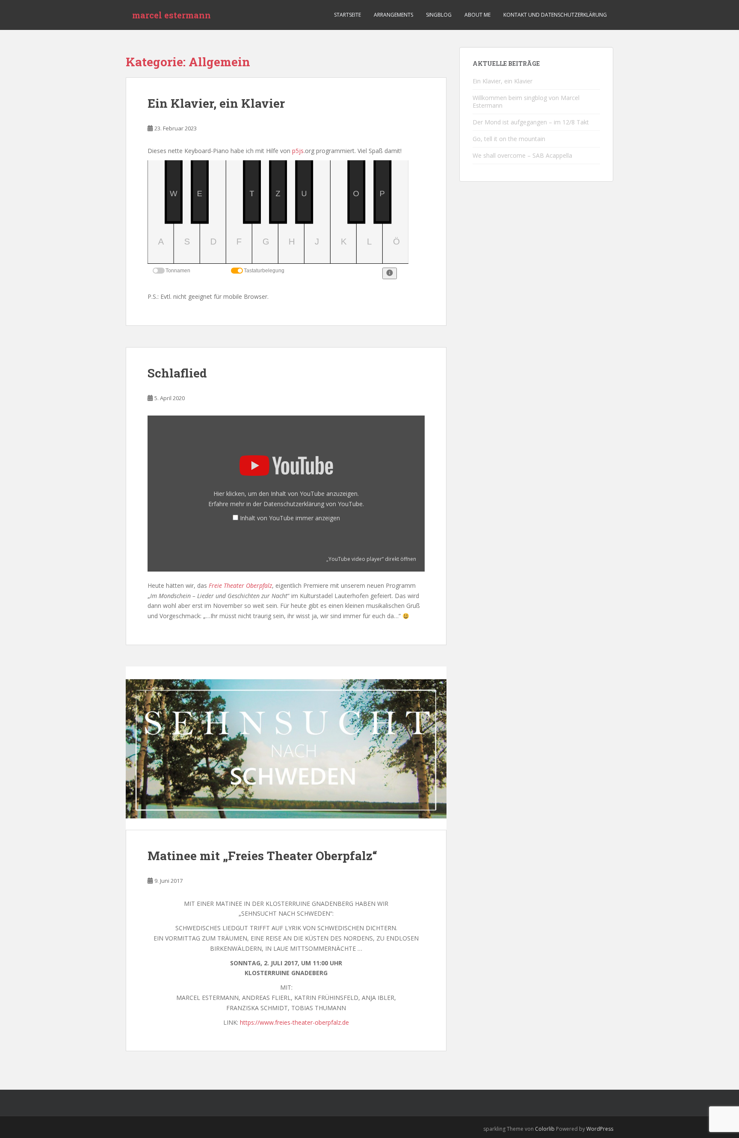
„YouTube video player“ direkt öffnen (371, 558)
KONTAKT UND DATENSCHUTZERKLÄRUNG (555, 14)
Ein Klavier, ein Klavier (216, 103)
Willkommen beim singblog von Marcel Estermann (526, 101)
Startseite (347, 14)
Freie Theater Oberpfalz (240, 585)
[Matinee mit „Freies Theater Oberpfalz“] (286, 748)
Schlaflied (177, 373)
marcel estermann (171, 15)
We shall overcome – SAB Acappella (522, 155)
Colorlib (545, 1128)
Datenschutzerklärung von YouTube (313, 504)
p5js (298, 151)
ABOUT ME (477, 14)
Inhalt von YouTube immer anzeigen (290, 518)
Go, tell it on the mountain (509, 139)
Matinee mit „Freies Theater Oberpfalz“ (262, 856)
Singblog (439, 14)
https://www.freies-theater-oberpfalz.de (294, 1022)
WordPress (599, 1128)
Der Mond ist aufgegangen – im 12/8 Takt (531, 122)
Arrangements (393, 14)
